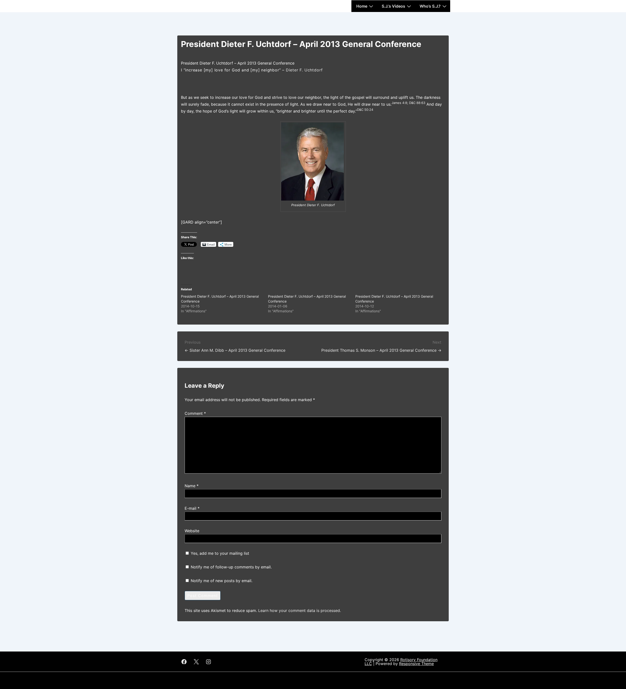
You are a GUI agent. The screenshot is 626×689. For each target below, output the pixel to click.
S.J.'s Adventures (198, 4)
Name (190, 485)
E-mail (190, 508)
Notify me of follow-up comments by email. (231, 567)
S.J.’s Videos (393, 6)
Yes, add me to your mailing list (219, 553)
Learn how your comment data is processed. (299, 610)
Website (192, 530)
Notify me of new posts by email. (221, 580)
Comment (195, 413)
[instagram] (208, 661)
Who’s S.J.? (430, 6)
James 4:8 (399, 103)
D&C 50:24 (365, 110)
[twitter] (196, 661)
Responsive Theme (416, 663)
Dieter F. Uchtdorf (304, 70)
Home (361, 6)
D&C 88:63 (417, 103)
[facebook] (184, 661)
